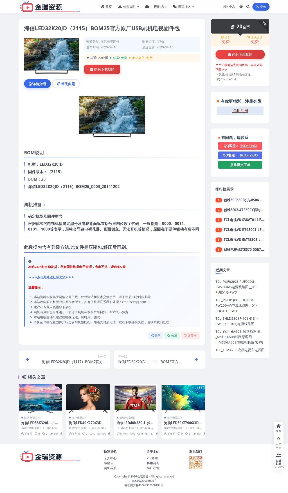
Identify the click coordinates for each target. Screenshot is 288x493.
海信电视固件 (110, 41)
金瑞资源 (142, 476)
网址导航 (110, 468)
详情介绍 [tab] (39, 83)
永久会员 (256, 37)
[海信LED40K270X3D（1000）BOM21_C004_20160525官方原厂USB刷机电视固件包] (88, 398)
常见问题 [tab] (68, 83)
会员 (227, 37)
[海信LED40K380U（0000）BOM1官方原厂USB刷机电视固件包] (136, 398)
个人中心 (110, 458)
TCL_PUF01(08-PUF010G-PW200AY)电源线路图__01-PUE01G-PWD (236, 305)
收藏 (174, 335)
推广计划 (153, 468)
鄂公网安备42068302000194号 (144, 485)
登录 (263, 6)
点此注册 (240, 111)
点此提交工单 (240, 165)
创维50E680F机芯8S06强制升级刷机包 (253, 200)
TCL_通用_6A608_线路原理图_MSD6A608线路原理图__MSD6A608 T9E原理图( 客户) (239, 336)
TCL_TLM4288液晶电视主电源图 (240, 350)
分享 (158, 335)
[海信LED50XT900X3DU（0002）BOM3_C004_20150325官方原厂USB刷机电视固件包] (183, 398)
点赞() (192, 335)
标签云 (108, 463)
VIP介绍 (152, 458)
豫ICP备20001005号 (144, 481)
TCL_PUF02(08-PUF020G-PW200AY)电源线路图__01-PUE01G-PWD (236, 286)
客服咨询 (153, 463)
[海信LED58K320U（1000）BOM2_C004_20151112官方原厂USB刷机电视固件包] (40, 398)
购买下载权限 (104, 69)
